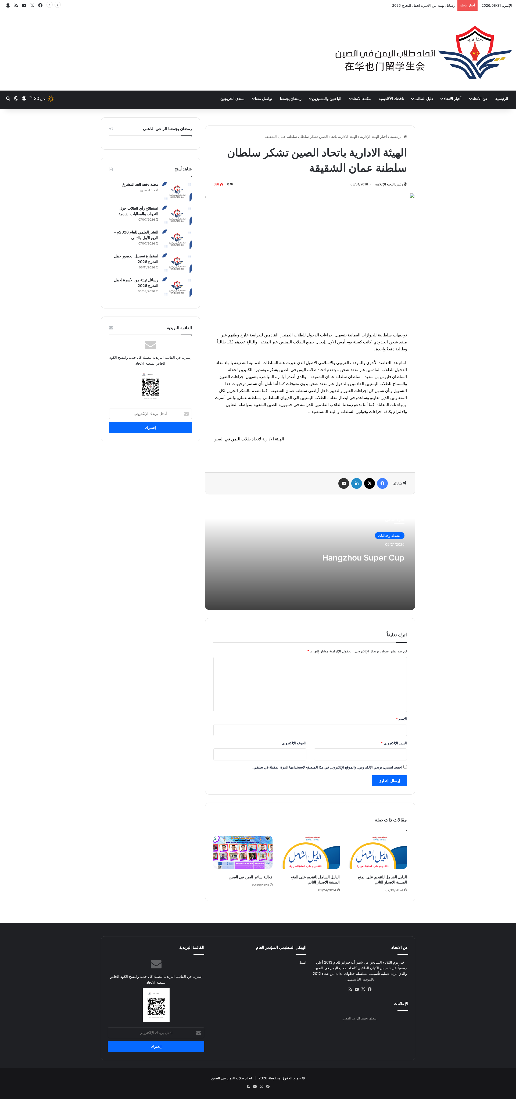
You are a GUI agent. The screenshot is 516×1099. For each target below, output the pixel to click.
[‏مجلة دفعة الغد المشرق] (177, 192)
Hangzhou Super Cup (363, 557)
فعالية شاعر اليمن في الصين (251, 877)
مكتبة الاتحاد (361, 98)
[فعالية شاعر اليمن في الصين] (243, 852)
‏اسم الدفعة (446, 5)
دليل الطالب (423, 98)
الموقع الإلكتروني (293, 743)
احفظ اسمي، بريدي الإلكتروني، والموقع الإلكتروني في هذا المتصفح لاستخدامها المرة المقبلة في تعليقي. (327, 767)
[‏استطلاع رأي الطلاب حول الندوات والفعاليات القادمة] (177, 216)
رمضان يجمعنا (291, 98)
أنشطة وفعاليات (390, 535)
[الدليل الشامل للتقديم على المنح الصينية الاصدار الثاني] (377, 852)
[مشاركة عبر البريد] (343, 483)
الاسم (401, 719)
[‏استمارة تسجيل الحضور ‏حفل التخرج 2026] (177, 263)
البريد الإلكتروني (394, 743)
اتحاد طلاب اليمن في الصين (231, 1078)
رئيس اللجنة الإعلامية (389, 184)
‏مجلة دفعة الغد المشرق (140, 184)
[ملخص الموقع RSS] (350, 989)
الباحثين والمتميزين (326, 98)
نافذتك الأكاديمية (391, 98)
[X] (369, 483)
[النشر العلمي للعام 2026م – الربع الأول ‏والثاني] (177, 239)
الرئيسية (501, 98)
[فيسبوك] (382, 483)
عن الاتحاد (480, 98)
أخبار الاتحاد (452, 98)
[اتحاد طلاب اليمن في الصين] (423, 52)
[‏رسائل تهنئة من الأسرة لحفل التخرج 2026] (177, 287)
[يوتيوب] (356, 989)
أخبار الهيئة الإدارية (373, 136)
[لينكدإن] (356, 483)
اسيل (302, 962)
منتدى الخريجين (232, 98)
